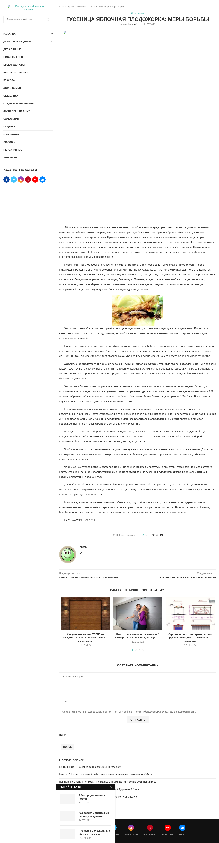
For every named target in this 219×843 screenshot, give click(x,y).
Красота (9, 80)
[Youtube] (35, 179)
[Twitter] (14, 179)
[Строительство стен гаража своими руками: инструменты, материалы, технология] (190, 613)
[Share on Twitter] (153, 535)
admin (134, 24)
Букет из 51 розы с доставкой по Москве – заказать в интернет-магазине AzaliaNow (105, 774)
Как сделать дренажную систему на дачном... (94, 814)
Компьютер (11, 134)
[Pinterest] (28, 179)
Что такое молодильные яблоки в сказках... (94, 832)
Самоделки (11, 118)
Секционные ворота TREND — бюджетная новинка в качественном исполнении (85, 637)
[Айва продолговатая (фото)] (67, 799)
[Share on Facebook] (150, 535)
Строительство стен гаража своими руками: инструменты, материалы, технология (190, 637)
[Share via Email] (161, 535)
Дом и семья (12, 88)
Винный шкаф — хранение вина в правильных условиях (90, 767)
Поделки (9, 126)
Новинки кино (13, 57)
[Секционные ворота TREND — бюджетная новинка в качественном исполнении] (85, 613)
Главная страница (67, 7)
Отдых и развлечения (18, 103)
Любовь (9, 142)
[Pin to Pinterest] (157, 535)
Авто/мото (10, 157)
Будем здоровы (14, 64)
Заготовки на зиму (16, 111)
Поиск (62, 735)
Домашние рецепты (17, 41)
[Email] (42, 179)
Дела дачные (12, 49)
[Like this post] (146, 535)
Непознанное (12, 149)
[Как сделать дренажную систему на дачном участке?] (67, 816)
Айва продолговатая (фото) (92, 797)
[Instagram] (21, 179)
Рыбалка (9, 33)
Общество (10, 95)
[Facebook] (6, 179)
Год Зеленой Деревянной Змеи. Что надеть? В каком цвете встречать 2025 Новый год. (107, 782)
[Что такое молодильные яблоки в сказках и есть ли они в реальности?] (67, 834)
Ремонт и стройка (15, 72)
